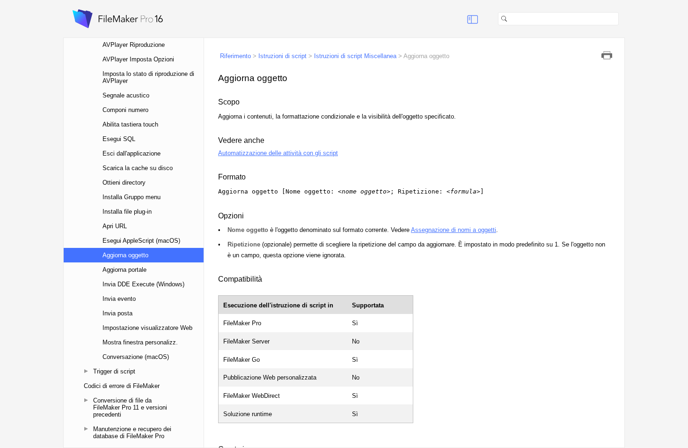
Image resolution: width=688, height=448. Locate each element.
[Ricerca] (622, 19)
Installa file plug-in (127, 211)
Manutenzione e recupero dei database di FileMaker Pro (132, 433)
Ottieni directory (124, 182)
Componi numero (125, 109)
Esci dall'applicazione (131, 153)
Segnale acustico (125, 95)
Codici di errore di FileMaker (122, 385)
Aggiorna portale (124, 269)
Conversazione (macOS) (135, 356)
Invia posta (117, 313)
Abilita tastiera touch (130, 124)
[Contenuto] (461, 19)
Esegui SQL (118, 138)
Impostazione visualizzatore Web (147, 327)
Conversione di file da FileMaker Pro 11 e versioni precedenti (130, 407)
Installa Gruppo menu (131, 197)
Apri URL (114, 226)
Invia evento (119, 298)
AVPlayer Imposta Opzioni (138, 59)
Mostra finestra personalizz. (140, 342)
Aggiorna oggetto (125, 255)
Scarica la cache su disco (137, 168)
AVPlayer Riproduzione (133, 44)
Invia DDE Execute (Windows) (143, 284)
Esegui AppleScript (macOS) (141, 240)
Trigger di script (114, 371)
